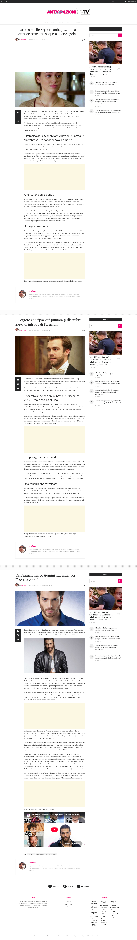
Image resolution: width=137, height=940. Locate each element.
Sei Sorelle (104, 914)
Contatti (68, 901)
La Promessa (104, 905)
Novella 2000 (40, 854)
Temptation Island (103, 923)
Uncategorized (114, 907)
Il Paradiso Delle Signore (94, 924)
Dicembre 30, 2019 (34, 39)
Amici (94, 901)
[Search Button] (125, 1)
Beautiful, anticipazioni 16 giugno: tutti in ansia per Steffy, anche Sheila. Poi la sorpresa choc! (107, 102)
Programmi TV (81, 22)
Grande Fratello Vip (93, 919)
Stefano (23, 39)
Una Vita (113, 905)
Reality (69, 22)
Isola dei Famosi (104, 901)
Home (46, 22)
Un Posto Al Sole (113, 901)
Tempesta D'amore (104, 919)
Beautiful (94, 903)
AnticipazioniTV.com (46, 936)
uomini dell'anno (51, 854)
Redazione (68, 907)
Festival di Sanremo (94, 906)
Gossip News (94, 916)
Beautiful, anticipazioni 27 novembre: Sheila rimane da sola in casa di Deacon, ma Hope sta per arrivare (100, 70)
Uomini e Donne (113, 910)
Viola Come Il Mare (114, 914)
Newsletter (133, 1)
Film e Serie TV (94, 913)
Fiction (61, 22)
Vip (92, 22)
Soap (53, 22)
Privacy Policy (68, 904)
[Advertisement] (50, 56)
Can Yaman (31, 854)
